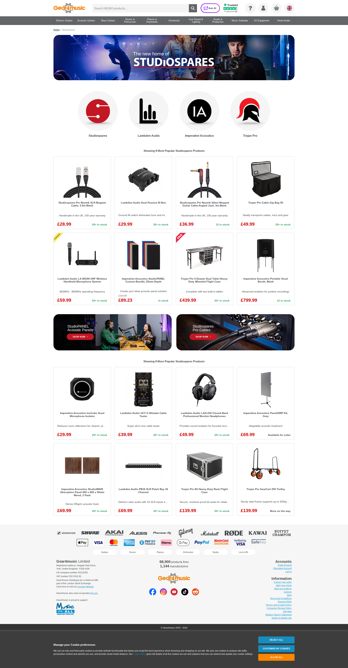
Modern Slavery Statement (279, 614)
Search (193, 8)
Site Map (287, 611)
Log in (288, 571)
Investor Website (85, 586)
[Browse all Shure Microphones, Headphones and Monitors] (93, 533)
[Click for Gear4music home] (69, 8)
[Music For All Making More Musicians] (65, 609)
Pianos (160, 552)
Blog (289, 595)
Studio (215, 552)
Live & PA (243, 552)
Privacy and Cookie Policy (279, 605)
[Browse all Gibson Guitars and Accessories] (188, 533)
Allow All (276, 657)
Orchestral (188, 552)
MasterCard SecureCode (221, 542)
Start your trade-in (283, 588)
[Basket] (277, 8)
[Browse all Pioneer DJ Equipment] (165, 533)
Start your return (284, 585)
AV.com (94, 593)
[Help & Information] (250, 8)
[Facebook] (152, 594)
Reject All (276, 640)
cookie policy (139, 654)
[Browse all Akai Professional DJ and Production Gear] (117, 533)
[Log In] (263, 8)
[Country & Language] (289, 8)
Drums (132, 552)
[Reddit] (195, 594)
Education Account (282, 568)
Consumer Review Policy (279, 608)
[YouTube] (174, 594)
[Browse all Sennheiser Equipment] (69, 533)
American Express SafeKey (259, 542)
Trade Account (284, 565)
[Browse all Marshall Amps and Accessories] (212, 533)
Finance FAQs (285, 601)
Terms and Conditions (281, 598)
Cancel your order (283, 582)
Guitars (104, 552)
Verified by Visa (240, 542)
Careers (288, 592)
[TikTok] (184, 594)
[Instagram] (163, 594)
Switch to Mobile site (282, 618)
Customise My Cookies (276, 648)
